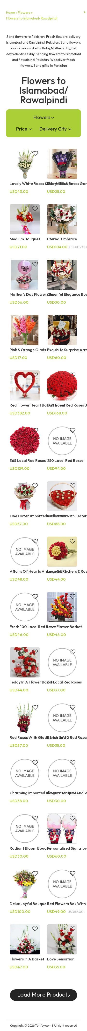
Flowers (42, 117)
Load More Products (43, 994)
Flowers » (25, 12)
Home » (11, 12)
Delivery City (53, 129)
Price (22, 129)
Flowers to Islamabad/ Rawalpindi (31, 18)
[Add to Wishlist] (35, 154)
